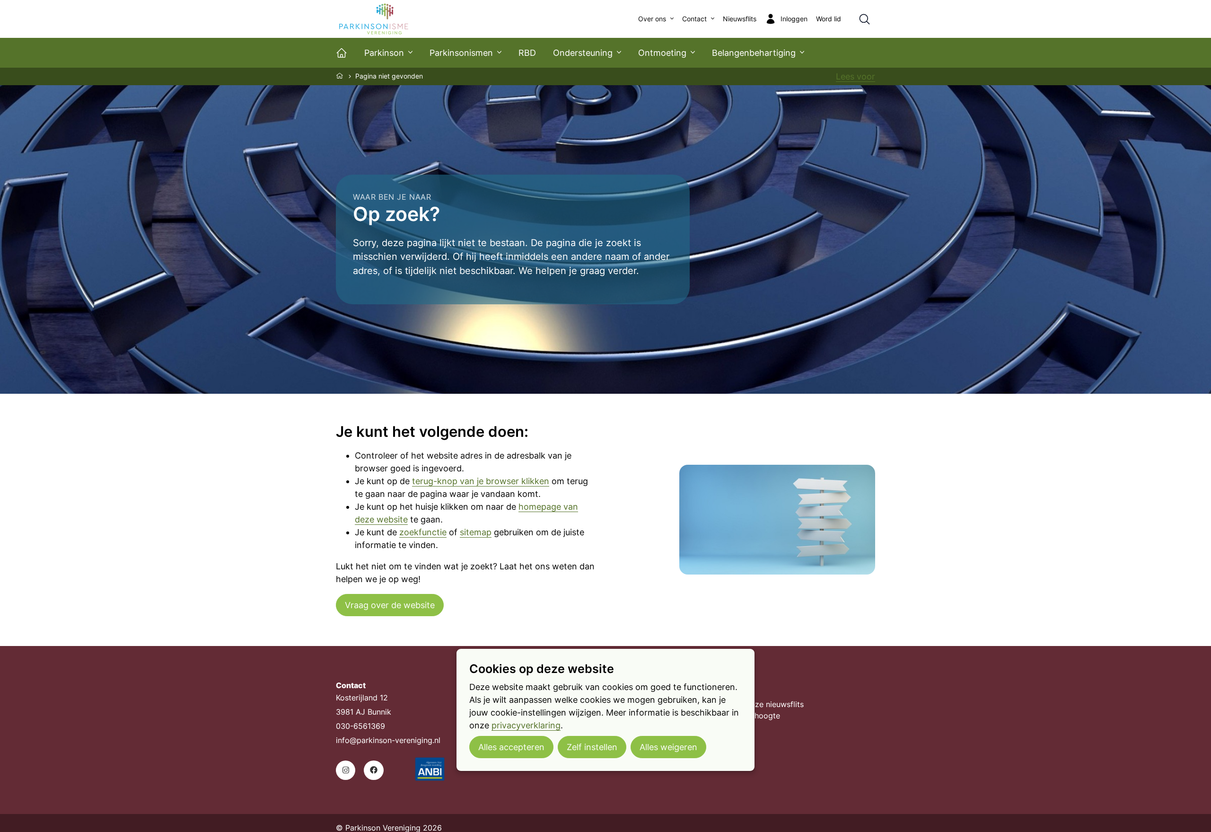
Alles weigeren (668, 747)
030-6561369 (360, 726)
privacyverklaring (526, 725)
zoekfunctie (423, 532)
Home (340, 75)
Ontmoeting (662, 53)
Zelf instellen (592, 747)
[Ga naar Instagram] (345, 770)
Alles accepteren (511, 747)
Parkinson (384, 53)
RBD (527, 53)
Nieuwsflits (739, 19)
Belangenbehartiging (754, 53)
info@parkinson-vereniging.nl (388, 740)
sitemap (475, 532)
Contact (694, 19)
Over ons (652, 19)
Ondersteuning (583, 53)
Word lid (828, 19)
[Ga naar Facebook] (373, 770)
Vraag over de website (390, 605)
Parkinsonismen (461, 53)
